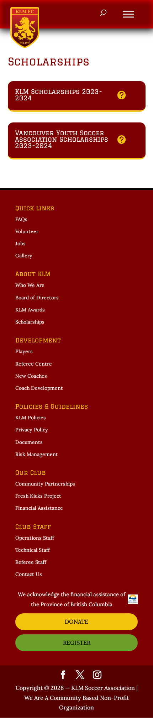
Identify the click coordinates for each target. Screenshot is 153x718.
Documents (29, 442)
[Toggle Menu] (128, 14)
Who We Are (29, 285)
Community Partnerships (45, 484)
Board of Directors (37, 297)
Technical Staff (32, 550)
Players (24, 351)
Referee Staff (30, 562)
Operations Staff (34, 538)
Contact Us (28, 574)
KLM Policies (30, 417)
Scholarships (29, 322)
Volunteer (26, 231)
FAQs (21, 219)
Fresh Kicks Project (38, 496)
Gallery (23, 255)
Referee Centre (33, 364)
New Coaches (31, 376)
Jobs (20, 243)
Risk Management (36, 454)
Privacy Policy (31, 429)
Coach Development (39, 388)
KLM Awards (30, 309)
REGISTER (76, 642)
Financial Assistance (39, 508)
